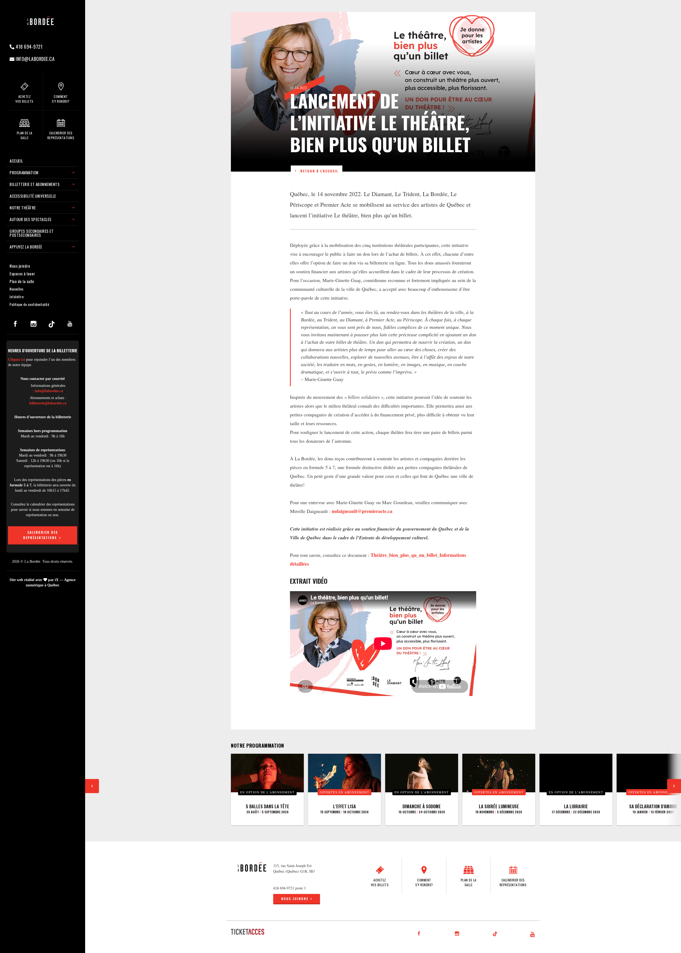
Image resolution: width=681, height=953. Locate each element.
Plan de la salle (22, 281)
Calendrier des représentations (40, 535)
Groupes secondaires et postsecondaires (31, 233)
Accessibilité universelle (33, 196)
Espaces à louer (22, 273)
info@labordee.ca (35, 58)
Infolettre (17, 296)
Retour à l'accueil (318, 171)
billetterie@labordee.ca (48, 403)
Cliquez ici (16, 360)
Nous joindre (20, 266)
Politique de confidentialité (29, 304)
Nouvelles (17, 289)
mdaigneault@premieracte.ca (362, 511)
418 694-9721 (29, 46)
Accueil (16, 161)
